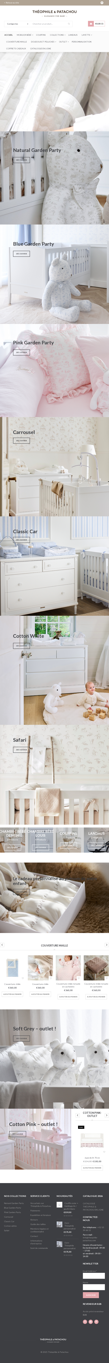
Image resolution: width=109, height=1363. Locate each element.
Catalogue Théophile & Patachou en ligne (93, 1206)
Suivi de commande (39, 1248)
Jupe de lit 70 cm (92, 1158)
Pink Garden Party (12, 1212)
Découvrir (21, 160)
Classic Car (9, 1221)
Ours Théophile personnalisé (70, 1226)
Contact (34, 1236)
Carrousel (8, 1217)
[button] (12, 994)
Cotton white (10, 1226)
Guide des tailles (38, 1224)
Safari (6, 1230)
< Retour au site (11, 2)
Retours (34, 1219)
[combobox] (17, 24)
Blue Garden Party (12, 1208)
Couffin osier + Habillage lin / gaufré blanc (71, 1206)
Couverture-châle (12, 984)
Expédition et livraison (40, 1215)
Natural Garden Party (14, 1203)
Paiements (35, 1210)
